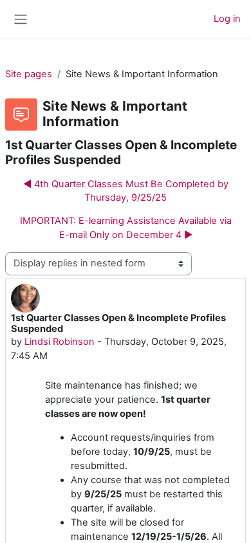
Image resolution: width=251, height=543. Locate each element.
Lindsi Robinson (59, 341)
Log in (227, 18)
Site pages (28, 74)
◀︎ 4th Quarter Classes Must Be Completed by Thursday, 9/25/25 (125, 191)
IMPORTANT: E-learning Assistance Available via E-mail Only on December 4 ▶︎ (126, 228)
